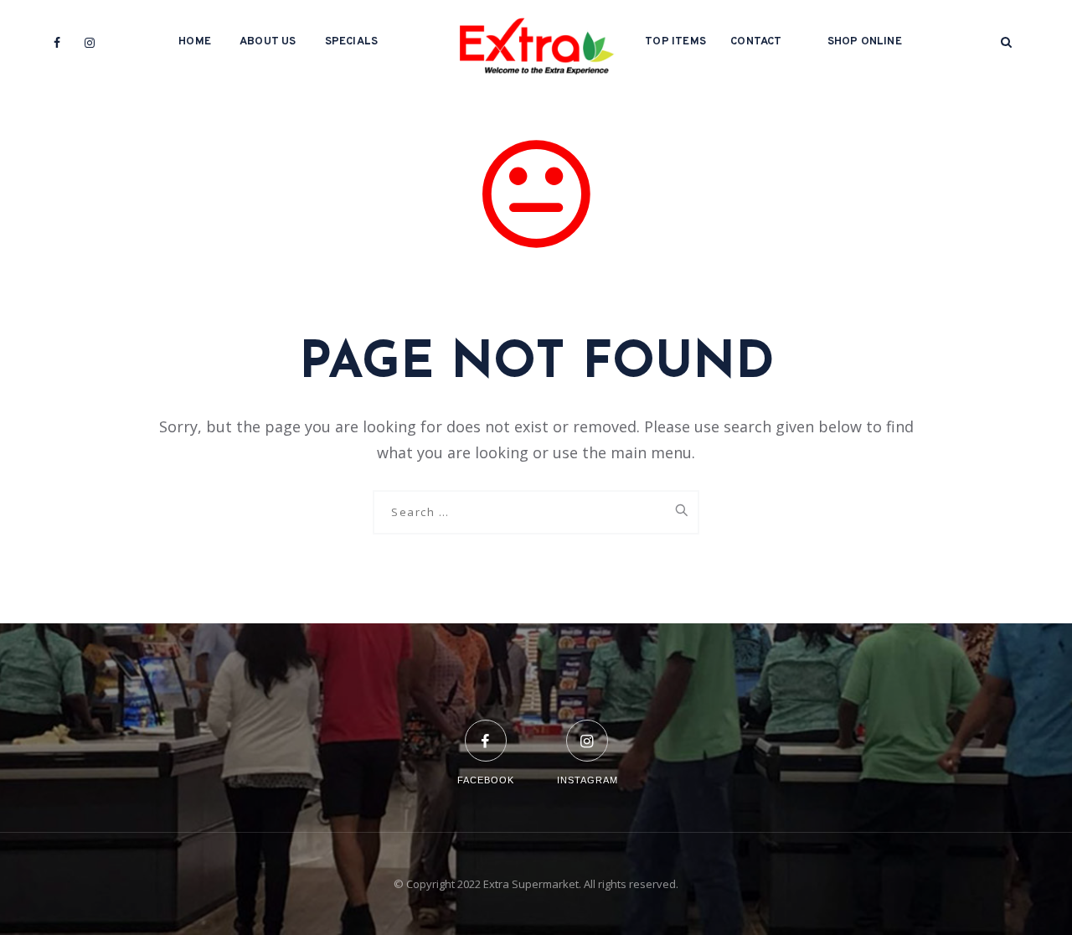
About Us (268, 42)
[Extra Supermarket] (536, 42)
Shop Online (864, 42)
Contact (755, 42)
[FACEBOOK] (485, 730)
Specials (352, 42)
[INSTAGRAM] (587, 730)
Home (194, 42)
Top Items (675, 42)
